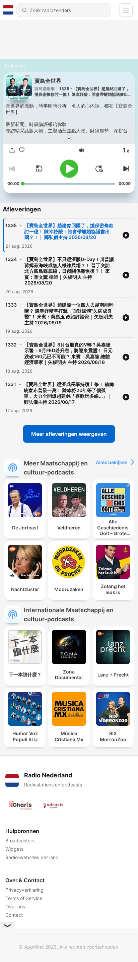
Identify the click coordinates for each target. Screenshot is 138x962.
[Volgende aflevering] (125, 168)
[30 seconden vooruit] (99, 168)
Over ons (15, 906)
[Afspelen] (69, 168)
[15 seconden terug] (38, 168)
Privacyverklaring (24, 890)
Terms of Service (23, 898)
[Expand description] (69, 138)
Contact (14, 915)
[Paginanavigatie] (126, 10)
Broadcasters (19, 840)
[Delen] (12, 150)
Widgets (14, 849)
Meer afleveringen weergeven (69, 434)
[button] (81, 150)
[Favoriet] (22, 150)
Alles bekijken (112, 462)
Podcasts (15, 65)
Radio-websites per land (32, 857)
